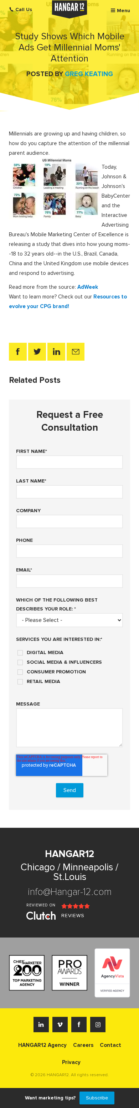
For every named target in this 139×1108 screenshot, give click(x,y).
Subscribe (97, 1098)
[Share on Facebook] (18, 352)
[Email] (75, 352)
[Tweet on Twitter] (37, 352)
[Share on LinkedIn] (56, 352)
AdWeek (87, 287)
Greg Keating (89, 74)
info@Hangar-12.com (70, 892)
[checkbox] (69, 664)
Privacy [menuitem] (71, 1062)
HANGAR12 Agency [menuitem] (42, 1045)
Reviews (72, 915)
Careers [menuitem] (83, 1045)
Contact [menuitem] (110, 1045)
